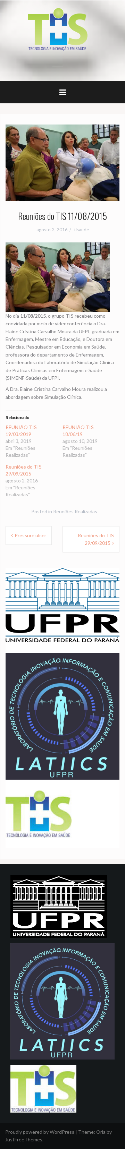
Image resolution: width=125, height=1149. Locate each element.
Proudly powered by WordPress (39, 1132)
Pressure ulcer (30, 535)
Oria (101, 1132)
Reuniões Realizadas (75, 511)
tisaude (81, 229)
